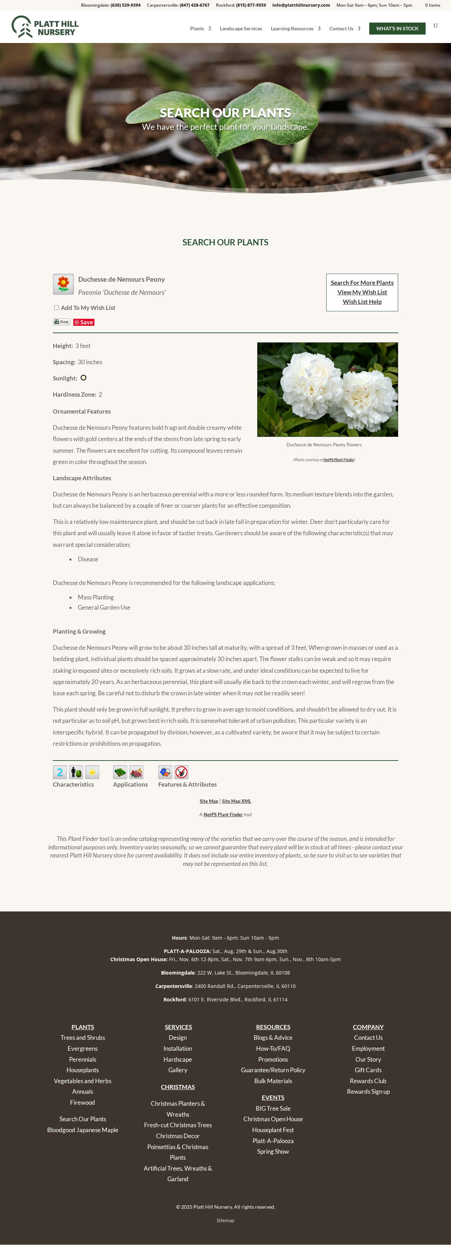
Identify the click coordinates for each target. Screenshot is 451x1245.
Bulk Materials (273, 1081)
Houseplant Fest (273, 1130)
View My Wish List (362, 292)
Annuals (82, 1091)
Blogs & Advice (273, 1037)
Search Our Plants (83, 1119)
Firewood (82, 1102)
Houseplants (83, 1070)
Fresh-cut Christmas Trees (178, 1125)
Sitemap (225, 1220)
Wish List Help (362, 301)
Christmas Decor (178, 1136)
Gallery (177, 1070)
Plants (197, 28)
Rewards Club (368, 1081)
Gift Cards (368, 1070)
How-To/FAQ (273, 1048)
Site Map (209, 801)
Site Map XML (236, 801)
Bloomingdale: (111, 5)
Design (178, 1037)
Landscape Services (241, 28)
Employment (368, 1048)
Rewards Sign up (368, 1091)
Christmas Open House (273, 1119)
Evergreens (83, 1048)
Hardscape (177, 1059)
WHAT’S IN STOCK (397, 28)
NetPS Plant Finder (338, 459)
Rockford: (241, 5)
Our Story (368, 1059)
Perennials (82, 1059)
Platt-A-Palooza (273, 1141)
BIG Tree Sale (273, 1108)
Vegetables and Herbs (82, 1081)
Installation (177, 1048)
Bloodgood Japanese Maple (82, 1130)
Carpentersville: (178, 5)
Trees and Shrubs (83, 1037)
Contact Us (341, 28)
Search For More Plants (362, 282)
